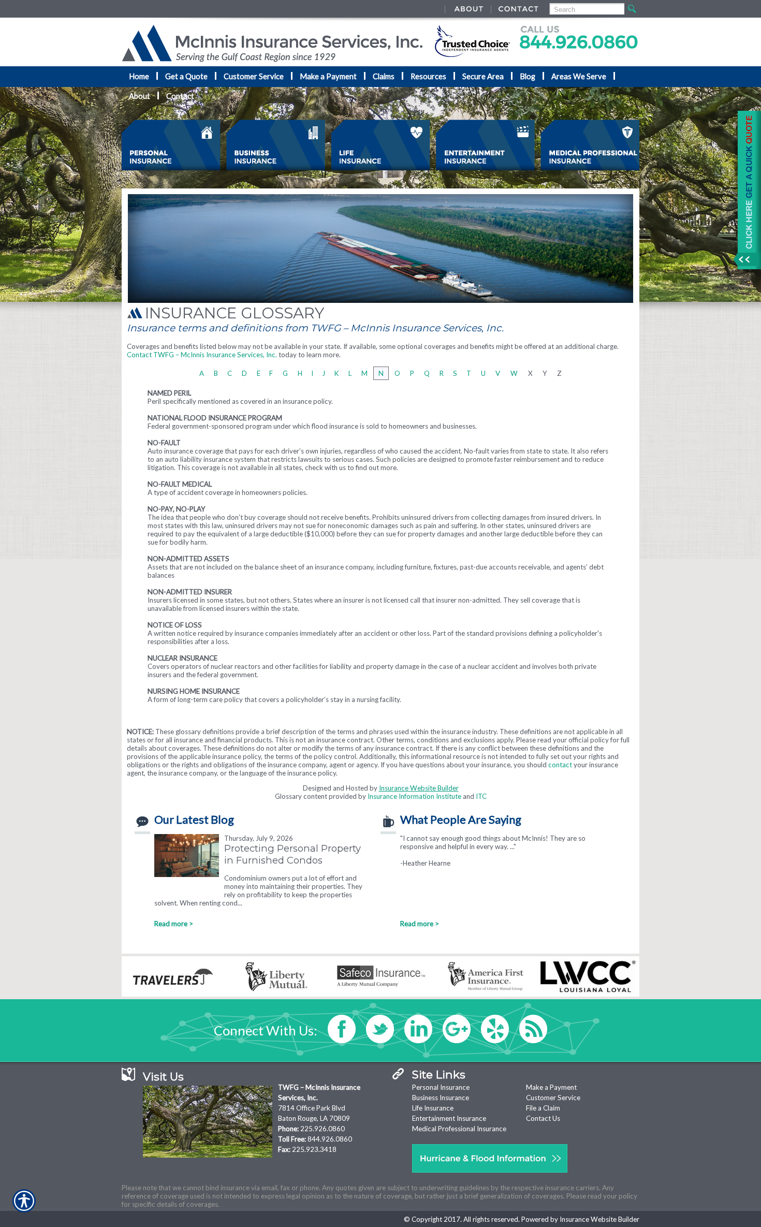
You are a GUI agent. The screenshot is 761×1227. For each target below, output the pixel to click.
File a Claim (543, 1108)
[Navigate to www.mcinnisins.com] (745, 190)
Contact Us (543, 1118)
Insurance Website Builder (419, 788)
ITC (481, 796)
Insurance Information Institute (414, 796)
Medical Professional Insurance (459, 1128)
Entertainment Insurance (449, 1118)
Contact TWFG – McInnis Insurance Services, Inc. (202, 354)
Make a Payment (551, 1087)
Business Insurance (440, 1097)
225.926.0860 (322, 1128)
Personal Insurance (441, 1087)
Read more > (173, 923)
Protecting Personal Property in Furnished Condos (292, 854)
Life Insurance (432, 1108)
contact (560, 765)
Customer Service (553, 1097)
